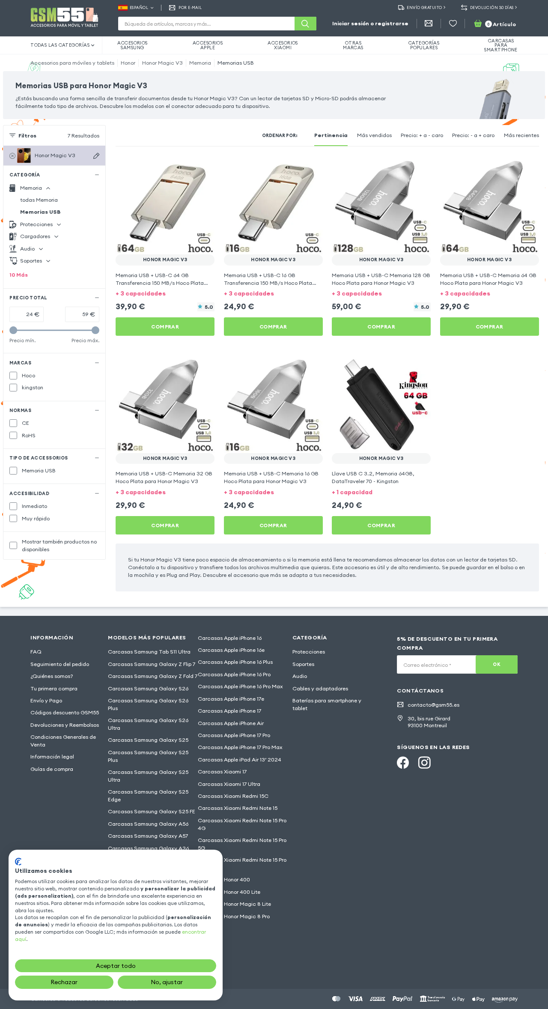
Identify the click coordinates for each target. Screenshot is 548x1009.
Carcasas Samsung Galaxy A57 (148, 836)
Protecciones (308, 651)
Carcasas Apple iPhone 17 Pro (234, 735)
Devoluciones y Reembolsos (64, 725)
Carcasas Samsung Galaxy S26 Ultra (148, 724)
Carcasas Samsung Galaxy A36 (148, 848)
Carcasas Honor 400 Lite (229, 892)
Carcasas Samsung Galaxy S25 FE (151, 811)
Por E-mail (190, 7)
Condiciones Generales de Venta (63, 741)
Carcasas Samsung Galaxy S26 (148, 688)
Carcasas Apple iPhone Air (231, 723)
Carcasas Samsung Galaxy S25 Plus (148, 756)
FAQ (36, 651)
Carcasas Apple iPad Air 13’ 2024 (239, 759)
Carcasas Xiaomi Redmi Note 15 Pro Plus (242, 864)
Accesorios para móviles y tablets (72, 63)
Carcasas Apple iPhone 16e (231, 650)
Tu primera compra (53, 688)
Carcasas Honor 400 (224, 879)
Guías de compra (51, 769)
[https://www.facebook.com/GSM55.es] (403, 763)
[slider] (13, 330)
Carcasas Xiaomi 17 (222, 771)
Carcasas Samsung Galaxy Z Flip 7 (151, 664)
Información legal (52, 756)
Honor (128, 63)
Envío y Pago (46, 700)
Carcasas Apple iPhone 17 (229, 710)
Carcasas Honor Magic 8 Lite (234, 904)
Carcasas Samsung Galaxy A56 (148, 824)
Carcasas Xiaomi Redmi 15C (233, 796)
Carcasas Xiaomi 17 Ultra (229, 784)
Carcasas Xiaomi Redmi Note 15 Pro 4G (242, 824)
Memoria (200, 63)
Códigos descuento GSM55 (64, 712)
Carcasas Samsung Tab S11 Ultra (149, 651)
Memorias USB (235, 63)
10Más (18, 275)
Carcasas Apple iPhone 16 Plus (235, 662)
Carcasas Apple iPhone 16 (230, 638)
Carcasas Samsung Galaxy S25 (148, 740)
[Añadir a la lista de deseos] (203, 167)
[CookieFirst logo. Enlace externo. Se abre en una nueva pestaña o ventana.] (18, 862)
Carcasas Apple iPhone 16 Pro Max (240, 686)
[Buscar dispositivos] (96, 155)
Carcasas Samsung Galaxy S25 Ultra (148, 776)
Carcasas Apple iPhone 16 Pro (234, 674)
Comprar (165, 326)
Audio (299, 676)
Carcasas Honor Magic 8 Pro (234, 916)
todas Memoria (39, 200)
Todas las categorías (59, 45)
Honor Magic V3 (162, 63)
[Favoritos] (453, 23)
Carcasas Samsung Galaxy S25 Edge (148, 795)
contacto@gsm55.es (433, 705)
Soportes (303, 664)
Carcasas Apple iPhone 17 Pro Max (240, 747)
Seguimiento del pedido (59, 664)
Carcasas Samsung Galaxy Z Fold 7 (152, 676)
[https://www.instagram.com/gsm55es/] (424, 763)
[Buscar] (305, 23)
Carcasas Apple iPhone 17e (231, 699)
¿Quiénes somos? (51, 676)
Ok (496, 664)
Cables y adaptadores (320, 688)
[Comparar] (188, 167)
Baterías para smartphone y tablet (326, 704)
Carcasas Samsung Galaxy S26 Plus (148, 704)
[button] (165, 293)
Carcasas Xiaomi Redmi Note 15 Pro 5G (242, 844)
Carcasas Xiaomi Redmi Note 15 (237, 808)
